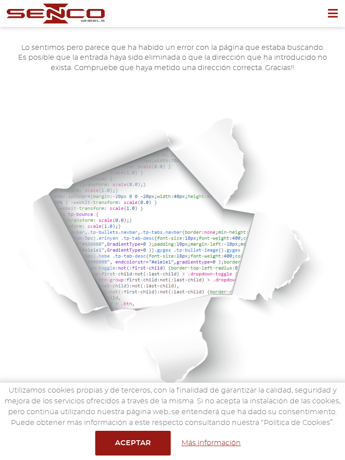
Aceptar (133, 443)
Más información (211, 443)
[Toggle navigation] (336, 13)
